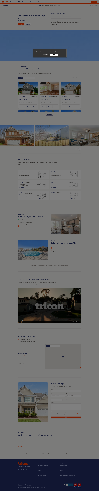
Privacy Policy (54, 51)
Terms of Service (59, 51)
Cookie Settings (46, 54)
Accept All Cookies (53, 54)
